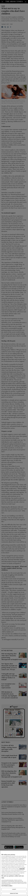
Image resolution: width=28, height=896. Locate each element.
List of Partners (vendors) (6, 885)
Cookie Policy (22, 868)
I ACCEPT (14, 889)
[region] (14, 873)
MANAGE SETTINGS (14, 893)
